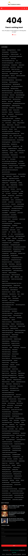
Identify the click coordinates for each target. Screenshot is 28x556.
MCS (22, 276)
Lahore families (18, 202)
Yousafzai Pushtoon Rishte (7, 484)
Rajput (19, 371)
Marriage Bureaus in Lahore (18, 249)
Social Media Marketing (10, 426)
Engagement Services (12, 148)
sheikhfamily (11, 424)
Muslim (20, 287)
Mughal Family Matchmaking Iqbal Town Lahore (11, 283)
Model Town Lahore (6, 279)
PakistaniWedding (5, 341)
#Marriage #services (11, 50)
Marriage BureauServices (7, 251)
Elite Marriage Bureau (6, 142)
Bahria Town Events (6, 69)
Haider (3, 184)
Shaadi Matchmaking (6, 411)
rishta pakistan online (14, 388)
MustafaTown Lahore (6, 291)
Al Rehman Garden (14, 54)
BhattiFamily (12, 107)
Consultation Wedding (6, 120)
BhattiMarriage (19, 107)
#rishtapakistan (5, 52)
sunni (21, 426)
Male (3, 238)
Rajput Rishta (21, 375)
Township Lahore (17, 441)
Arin (17, 60)
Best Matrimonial (18, 90)
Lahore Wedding (11, 221)
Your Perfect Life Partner (15, 482)
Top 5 (3, 439)
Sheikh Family (4, 424)
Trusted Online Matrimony (19, 443)
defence (3, 124)
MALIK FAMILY (8, 238)
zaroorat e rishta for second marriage (9, 488)
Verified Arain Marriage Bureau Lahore (9, 461)
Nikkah (22, 294)
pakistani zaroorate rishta (7, 339)
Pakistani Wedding (20, 324)
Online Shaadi (12, 317)
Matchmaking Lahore (6, 268)
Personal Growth (15, 354)
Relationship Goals (6, 381)
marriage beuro (16, 242)
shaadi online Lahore (6, 413)
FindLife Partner (22, 165)
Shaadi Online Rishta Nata (17, 413)
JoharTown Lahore (15, 191)
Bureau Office (4, 112)
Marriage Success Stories (7, 261)
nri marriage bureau (6, 296)
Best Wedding (17, 101)
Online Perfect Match (6, 311)
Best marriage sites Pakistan (17, 86)
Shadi (11, 420)
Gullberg (20, 182)
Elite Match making (16, 142)
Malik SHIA (14, 238)
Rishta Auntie (9, 383)
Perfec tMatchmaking (6, 349)
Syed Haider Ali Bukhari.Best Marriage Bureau (11, 431)
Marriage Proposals (6, 257)
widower (17, 480)
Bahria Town (19, 67)
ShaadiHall (11, 418)
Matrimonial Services (16, 274)
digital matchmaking (21, 127)
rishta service (18, 394)
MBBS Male (17, 276)
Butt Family (4, 114)
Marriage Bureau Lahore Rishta (19, 246)
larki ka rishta (12, 229)
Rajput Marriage (21, 373)
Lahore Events (11, 202)
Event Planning (5, 152)
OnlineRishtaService (6, 319)
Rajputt (3, 379)
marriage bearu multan (6, 242)
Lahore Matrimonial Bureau (16, 208)
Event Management (21, 150)
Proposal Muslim (5, 364)
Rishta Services (17, 396)
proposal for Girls (14, 362)
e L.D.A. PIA (11, 137)
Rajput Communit (5, 373)
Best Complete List (5, 75)
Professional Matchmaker (7, 360)
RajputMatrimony (13, 377)
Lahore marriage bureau (7, 206)
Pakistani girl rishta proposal (7, 330)
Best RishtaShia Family (6, 99)
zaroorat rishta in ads (6, 493)
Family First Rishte (5, 154)
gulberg (18, 180)
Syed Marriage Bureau (6, 433)
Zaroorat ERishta (22, 488)
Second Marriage (11, 403)
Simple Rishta (22, 424)
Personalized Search (6, 356)
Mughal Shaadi (17, 285)
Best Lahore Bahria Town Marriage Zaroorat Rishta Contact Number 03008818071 (17, 513)
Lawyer (18, 229)
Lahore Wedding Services (7, 223)
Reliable (12, 381)
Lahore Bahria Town (19, 199)
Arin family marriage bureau (7, 62)
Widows (22, 480)
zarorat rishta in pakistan (17, 499)
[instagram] (26, 8)
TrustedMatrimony (16, 456)
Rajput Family (13, 373)
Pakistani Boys (5, 326)
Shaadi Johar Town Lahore (16, 409)
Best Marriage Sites (6, 86)
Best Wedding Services (6, 103)
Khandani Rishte (5, 197)
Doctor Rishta (17, 131)
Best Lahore (4, 77)
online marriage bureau (14, 300)
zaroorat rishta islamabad (7, 497)
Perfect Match (15, 349)
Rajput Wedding (5, 377)
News (18, 294)
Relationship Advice (17, 379)
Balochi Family (5, 73)
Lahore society (22, 219)
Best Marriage (4, 82)
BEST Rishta (11, 97)
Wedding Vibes (5, 480)
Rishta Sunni (4, 398)
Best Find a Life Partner (20, 75)
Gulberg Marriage (13, 182)
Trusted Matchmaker (6, 450)
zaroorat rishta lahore (6, 499)
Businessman (17, 112)
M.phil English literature (20, 236)
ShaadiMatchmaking (19, 418)
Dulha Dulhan (4, 137)
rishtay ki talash (13, 401)
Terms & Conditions (17, 554)
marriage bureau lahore (7, 246)
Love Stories (4, 236)
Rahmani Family (5, 371)
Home (14, 34)
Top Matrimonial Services (7, 441)
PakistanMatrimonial (15, 341)
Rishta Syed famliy (21, 398)
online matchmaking (6, 306)
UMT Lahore (9, 458)
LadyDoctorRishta (5, 199)
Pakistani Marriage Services (7, 332)
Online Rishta (14, 311)
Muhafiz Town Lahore (13, 287)
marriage (4, 240)
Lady (11, 197)
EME (21, 146)
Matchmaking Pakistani (6, 270)
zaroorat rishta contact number (16, 491)
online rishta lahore (17, 315)
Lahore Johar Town (6, 204)
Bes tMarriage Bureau (14, 73)
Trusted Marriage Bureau (16, 446)
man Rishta (20, 238)
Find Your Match (21, 163)
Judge (21, 191)
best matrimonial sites (18, 92)
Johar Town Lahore (6, 191)
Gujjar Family (8, 176)
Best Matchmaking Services (7, 90)
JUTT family (14, 193)
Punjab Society (5, 366)
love (12, 234)
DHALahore (13, 127)
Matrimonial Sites (5, 276)
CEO (7, 116)
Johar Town (18, 189)
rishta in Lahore (13, 386)
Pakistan (13, 319)
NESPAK (18, 291)
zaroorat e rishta (17, 484)
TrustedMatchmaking (6, 456)
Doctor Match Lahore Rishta (7, 131)
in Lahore (20, 184)
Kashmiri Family (19, 195)
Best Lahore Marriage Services (8, 80)
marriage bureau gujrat (15, 244)
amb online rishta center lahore (16, 56)
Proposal (15, 360)
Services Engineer (18, 405)
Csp (22, 120)
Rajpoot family (13, 371)
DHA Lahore (17, 124)
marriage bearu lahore (20, 240)
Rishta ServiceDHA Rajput (7, 396)
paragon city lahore (15, 343)
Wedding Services (18, 476)
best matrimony (5, 94)
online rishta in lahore (18, 313)
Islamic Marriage (5, 189)
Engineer (20, 148)
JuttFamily (4, 195)
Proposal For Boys (5, 362)
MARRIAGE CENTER (17, 251)
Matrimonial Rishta (12, 272)
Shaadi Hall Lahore (6, 409)
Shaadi (3, 407)
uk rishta (3, 458)
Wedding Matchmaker (6, 471)
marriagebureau (17, 261)
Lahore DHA (4, 202)
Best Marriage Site (16, 84)
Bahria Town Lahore (15, 69)
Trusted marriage (5, 446)
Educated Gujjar (20, 139)
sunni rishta (11, 428)
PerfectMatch (14, 351)
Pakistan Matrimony (17, 321)
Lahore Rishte (15, 219)
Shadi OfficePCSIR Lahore (7, 422)
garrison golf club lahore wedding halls (10, 169)
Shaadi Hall (16, 407)
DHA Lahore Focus (5, 127)
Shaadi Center (10, 407)
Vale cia (20, 458)
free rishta (11, 167)
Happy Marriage (14, 184)
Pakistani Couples (21, 326)
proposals (12, 364)
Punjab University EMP (6, 368)
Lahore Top (4, 221)
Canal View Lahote (19, 114)
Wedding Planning (17, 473)
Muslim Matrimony (14, 289)
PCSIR (11, 347)
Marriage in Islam (21, 253)
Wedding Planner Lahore (7, 473)
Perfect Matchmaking (6, 351)
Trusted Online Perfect (6, 454)
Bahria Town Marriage (6, 71)
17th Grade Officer (13, 52)
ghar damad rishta (6, 172)
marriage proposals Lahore (16, 257)
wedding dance (16, 467)
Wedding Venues (17, 478)
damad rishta (8, 122)
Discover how (4, 129)
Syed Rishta (23, 433)
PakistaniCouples (17, 339)
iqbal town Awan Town (12, 187)
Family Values (22, 157)
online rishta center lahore (7, 313)
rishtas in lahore (5, 401)
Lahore (12, 199)
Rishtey (19, 401)
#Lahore (3, 50)
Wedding (19, 465)
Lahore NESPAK (5, 212)
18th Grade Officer (5, 54)
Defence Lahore (10, 124)
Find (7, 159)
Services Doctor (10, 405)
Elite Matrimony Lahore (6, 146)
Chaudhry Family (13, 116)
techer (17, 437)
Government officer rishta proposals (9, 174)
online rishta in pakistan (7, 315)
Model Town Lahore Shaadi (16, 279)
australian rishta (5, 67)
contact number (16, 120)
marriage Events (5, 253)
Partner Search (5, 347)
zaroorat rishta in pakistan (7, 495)
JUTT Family (8, 193)
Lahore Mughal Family (15, 210)
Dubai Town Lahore (17, 135)
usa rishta (15, 458)
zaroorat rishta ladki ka (19, 497)
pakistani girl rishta (14, 328)
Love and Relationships (19, 234)
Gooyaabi (14, 552)
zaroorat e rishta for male (7, 486)
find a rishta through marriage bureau (9, 161)
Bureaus (10, 112)
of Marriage (14, 296)
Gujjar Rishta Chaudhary (14, 178)
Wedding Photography (17, 471)
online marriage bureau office (8, 304)
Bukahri (10, 109)
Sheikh (22, 422)
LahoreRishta (14, 225)
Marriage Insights (5, 255)
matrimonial (4, 272)
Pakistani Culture (5, 328)
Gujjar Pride (22, 176)
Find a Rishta (12, 159)
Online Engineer (15, 298)
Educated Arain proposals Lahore (8, 139)
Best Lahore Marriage (12, 77)
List (8, 234)
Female (3, 159)
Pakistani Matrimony (6, 334)
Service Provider (20, 403)
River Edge (4, 403)
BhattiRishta (4, 109)
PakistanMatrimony (6, 343)
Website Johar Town (6, 465)
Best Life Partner (19, 80)
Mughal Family (5, 281)
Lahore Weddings (17, 223)
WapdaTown (11, 463)
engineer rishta (5, 150)
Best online (12, 94)
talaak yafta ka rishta (20, 435)
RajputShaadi (22, 377)
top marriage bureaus (10, 439)
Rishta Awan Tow (16, 383)
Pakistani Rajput (15, 334)
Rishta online (20, 386)
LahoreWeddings (5, 227)
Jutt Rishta (21, 193)
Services (3, 405)
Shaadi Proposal (15, 416)
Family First (21, 152)
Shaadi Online (15, 411)
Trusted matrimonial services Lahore (9, 452)
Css (3, 122)
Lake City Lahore (19, 227)
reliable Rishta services (20, 381)
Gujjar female (16, 176)
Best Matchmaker (5, 88)
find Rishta (21, 161)
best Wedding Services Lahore (19, 103)
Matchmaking (5, 266)
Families (11, 152)
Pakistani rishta (5, 336)
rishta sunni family (12, 398)
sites (3, 426)
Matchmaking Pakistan (17, 268)
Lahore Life (13, 204)
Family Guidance (14, 154)
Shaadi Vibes (4, 418)
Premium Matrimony (6, 358)
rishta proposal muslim (14, 390)
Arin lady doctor (18, 62)
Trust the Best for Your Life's (7, 443)
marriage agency (11, 240)
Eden (16, 137)
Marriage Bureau (5, 244)
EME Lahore (4, 148)
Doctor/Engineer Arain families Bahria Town (10, 133)
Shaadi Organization (6, 416)
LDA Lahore (14, 231)
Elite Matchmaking (5, 144)
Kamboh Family (11, 195)
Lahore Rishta (13, 214)
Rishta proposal (5, 390)
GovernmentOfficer (22, 174)
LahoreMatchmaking (6, 225)
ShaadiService (5, 420)
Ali (20, 54)
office (19, 296)
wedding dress (15, 469)
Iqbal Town (4, 187)
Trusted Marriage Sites (16, 448)
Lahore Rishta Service (6, 219)
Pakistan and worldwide (7, 321)
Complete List (17, 118)
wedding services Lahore (7, 478)
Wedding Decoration (6, 469)
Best (21, 73)
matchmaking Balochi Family (15, 266)
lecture (19, 231)
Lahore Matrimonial (6, 208)
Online (9, 298)
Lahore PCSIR (20, 212)
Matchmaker (18, 264)
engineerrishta (12, 150)
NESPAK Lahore (5, 294)
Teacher (12, 437)
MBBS (12, 276)
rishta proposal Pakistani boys (8, 392)
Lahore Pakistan (12, 212)
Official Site (4, 298)
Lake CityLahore (5, 229)
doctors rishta (5, 135)
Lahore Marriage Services (18, 206)
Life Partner (4, 234)
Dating (14, 122)
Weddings (12, 480)
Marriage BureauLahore (6, 249)
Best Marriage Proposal (6, 84)
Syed (16, 428)
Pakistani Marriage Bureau (20, 330)
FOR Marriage (4, 167)
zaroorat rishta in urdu (18, 495)
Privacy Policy (9, 554)
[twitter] (24, 8)
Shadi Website (17, 422)
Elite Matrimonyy (16, 146)
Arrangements (14, 65)
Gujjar (3, 176)
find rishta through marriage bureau (9, 163)
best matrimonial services (7, 92)
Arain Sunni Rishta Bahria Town (8, 60)
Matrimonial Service (6, 274)
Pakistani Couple (13, 326)
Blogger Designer (15, 550)
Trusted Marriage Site (6, 448)
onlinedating (19, 317)
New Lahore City (12, 294)
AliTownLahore (5, 56)
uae (22, 456)
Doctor (15, 129)
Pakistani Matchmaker (19, 332)
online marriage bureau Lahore (8, 302)
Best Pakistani (4, 97)
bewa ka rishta (5, 107)
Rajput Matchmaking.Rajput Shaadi (9, 375)
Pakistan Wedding (5, 324)
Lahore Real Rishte (5, 214)
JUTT (3, 193)
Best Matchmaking (14, 88)
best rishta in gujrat (19, 97)
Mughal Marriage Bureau (7, 285)
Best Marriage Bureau (13, 82)
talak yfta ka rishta (5, 437)
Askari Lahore (21, 65)
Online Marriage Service (20, 304)
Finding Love (4, 165)
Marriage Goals (13, 253)
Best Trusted (10, 101)
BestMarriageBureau (6, 105)
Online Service (5, 317)
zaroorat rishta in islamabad (18, 493)
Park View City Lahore (6, 345)
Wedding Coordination (6, 467)
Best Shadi (4, 101)
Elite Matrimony (14, 144)
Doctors (22, 133)
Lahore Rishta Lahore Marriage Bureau (9, 217)
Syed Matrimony (16, 433)
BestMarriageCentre (16, 105)
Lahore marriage (20, 204)
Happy (7, 184)
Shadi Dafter (16, 420)
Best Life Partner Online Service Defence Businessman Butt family (17, 519)
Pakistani (13, 324)
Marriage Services (5, 259)
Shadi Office (23, 420)
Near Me (13, 291)
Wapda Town (4, 463)
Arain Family (13, 58)
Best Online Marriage (20, 94)
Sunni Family (4, 428)
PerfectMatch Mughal (6, 354)
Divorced (11, 129)
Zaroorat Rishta (5, 491)
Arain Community (5, 58)
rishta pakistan (5, 388)
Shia (17, 424)
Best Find (13, 75)
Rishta (3, 383)
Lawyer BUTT (4, 231)
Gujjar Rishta (4, 178)
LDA (9, 231)
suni (17, 426)
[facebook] (22, 8)
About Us (24, 554)
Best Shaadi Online (16, 99)
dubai (10, 135)
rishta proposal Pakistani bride (8, 394)
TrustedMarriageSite (16, 454)
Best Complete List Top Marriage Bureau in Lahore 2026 (16, 506)
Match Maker (4, 264)
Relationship (9, 379)
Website (17, 463)
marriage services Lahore (16, 259)
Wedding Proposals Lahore (7, 476)
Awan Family (13, 67)
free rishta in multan (19, 167)
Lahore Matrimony (5, 210)
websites (13, 465)
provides (18, 364)
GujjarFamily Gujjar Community (8, 180)
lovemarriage (11, 236)
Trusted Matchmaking (16, 450)
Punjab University (13, 366)
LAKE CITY (12, 227)
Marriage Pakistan (14, 255)
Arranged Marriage (6, 65)
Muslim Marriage (5, 289)
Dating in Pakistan (20, 122)
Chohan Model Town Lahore (7, 118)
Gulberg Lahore (5, 182)
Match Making (12, 264)
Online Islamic (5, 300)
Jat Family (13, 189)
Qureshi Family (15, 368)
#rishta (18, 50)
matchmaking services (18, 270)
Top (21, 437)
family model (15, 157)
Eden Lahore (21, 137)
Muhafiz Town (4, 287)
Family (16, 152)
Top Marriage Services (21, 439)
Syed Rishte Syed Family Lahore (8, 435)
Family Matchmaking (6, 157)
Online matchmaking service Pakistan (9, 309)
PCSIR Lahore (16, 347)
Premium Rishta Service (16, 358)
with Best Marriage (5, 482)
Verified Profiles (22, 461)
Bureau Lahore (16, 109)
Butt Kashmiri (10, 114)
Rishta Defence (5, 386)
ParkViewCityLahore (16, 345)
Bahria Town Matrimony (17, 71)
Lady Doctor (16, 197)
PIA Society (14, 356)
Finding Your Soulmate (13, 165)
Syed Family (21, 428)
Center (3, 116)
